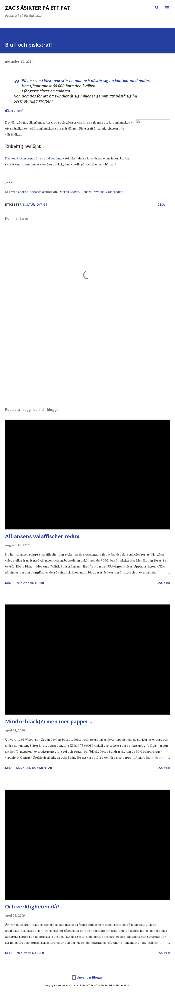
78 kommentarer (30, 953)
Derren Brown (68, 192)
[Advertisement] (87, 364)
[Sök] (157, 7)
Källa (9, 110)
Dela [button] (161, 204)
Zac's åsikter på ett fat (37, 7)
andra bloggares (29, 192)
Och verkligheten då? (32, 906)
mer (19, 110)
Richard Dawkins (92, 192)
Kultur (29, 204)
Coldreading (114, 192)
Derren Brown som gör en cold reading (33, 158)
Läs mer (164, 583)
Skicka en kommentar (34, 768)
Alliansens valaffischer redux (42, 536)
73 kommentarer (30, 583)
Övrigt (41, 204)
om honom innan (27, 164)
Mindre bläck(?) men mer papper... (48, 721)
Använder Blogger (90, 977)
